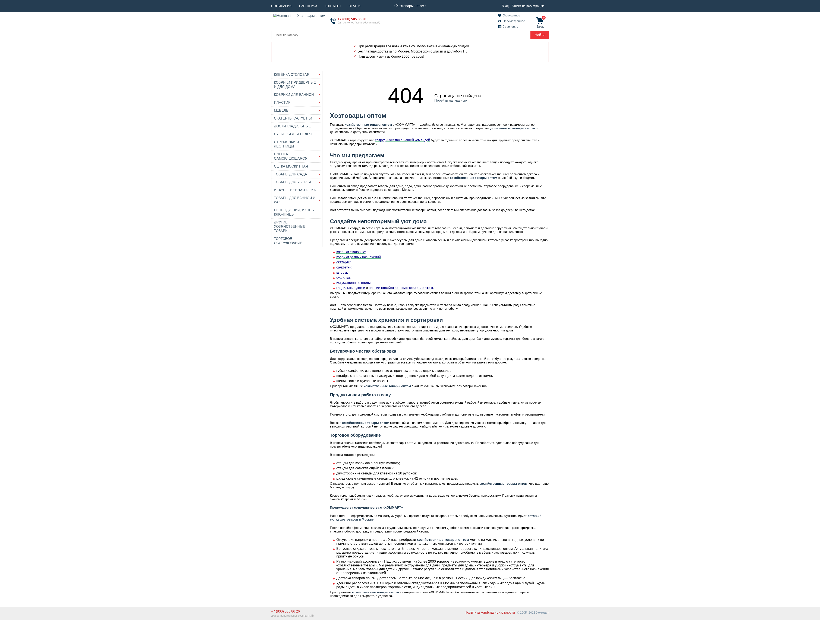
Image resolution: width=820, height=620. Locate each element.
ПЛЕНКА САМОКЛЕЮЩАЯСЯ (291, 156)
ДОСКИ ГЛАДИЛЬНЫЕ (292, 126)
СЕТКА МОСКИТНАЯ (291, 166)
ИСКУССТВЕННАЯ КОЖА (295, 190)
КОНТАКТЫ (333, 6)
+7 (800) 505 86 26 (352, 19)
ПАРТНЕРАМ (308, 6)
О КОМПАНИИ (281, 6)
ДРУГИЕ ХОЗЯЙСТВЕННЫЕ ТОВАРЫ (290, 226)
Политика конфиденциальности (490, 612)
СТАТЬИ (354, 6)
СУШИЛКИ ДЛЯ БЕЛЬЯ (293, 134)
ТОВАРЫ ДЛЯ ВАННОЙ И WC (294, 200)
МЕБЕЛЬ (281, 110)
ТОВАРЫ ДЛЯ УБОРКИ (292, 182)
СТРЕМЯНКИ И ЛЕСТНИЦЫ (286, 144)
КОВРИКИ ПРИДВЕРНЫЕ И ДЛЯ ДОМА (295, 85)
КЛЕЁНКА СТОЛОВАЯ (291, 74)
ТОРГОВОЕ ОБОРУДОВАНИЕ (288, 241)
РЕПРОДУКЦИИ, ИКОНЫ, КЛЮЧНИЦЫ (294, 212)
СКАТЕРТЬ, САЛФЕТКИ (293, 118)
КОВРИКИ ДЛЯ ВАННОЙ (294, 94)
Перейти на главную (450, 100)
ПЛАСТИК (282, 102)
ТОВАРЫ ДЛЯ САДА (290, 174)
